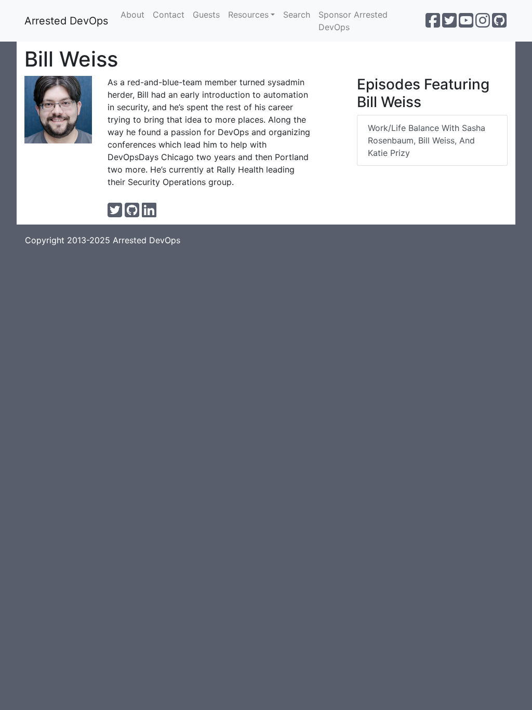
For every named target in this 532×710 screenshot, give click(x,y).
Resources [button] (248, 14)
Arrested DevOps (66, 21)
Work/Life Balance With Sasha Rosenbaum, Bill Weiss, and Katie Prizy (426, 140)
